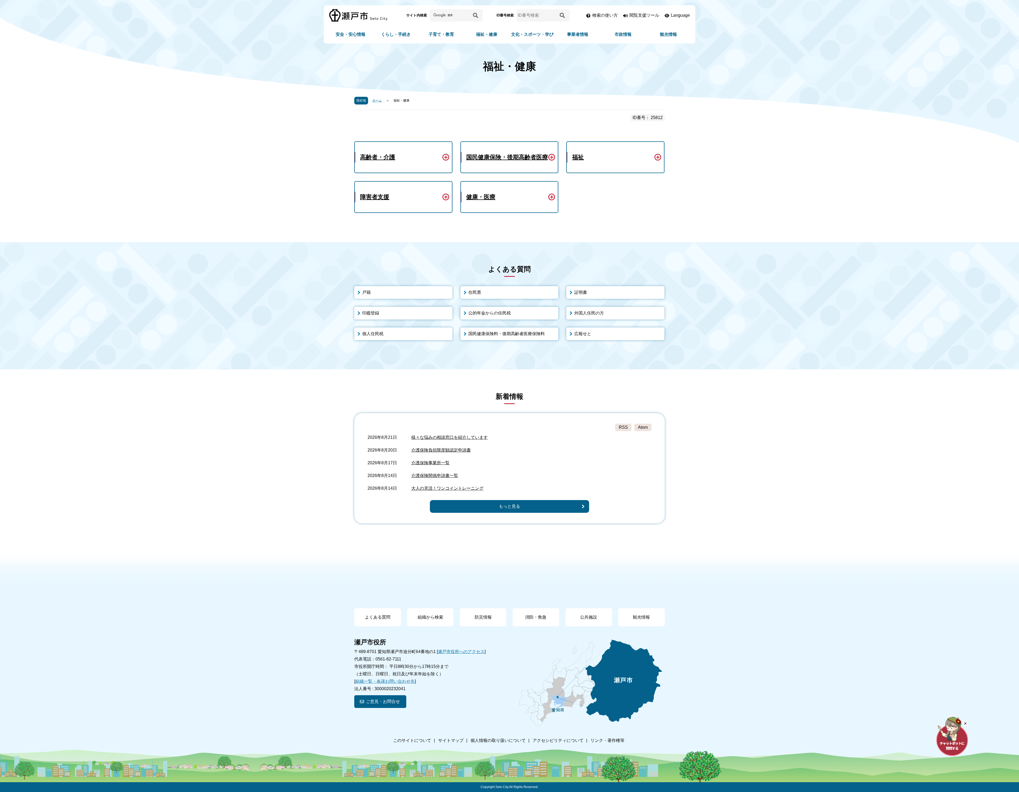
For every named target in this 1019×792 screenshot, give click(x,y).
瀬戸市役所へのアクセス (461, 651)
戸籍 (366, 292)
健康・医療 (480, 197)
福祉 (578, 157)
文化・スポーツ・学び (532, 34)
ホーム (377, 100)
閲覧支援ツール (644, 15)
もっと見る (509, 506)
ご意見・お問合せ (383, 701)
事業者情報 (577, 34)
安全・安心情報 (350, 34)
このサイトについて (412, 740)
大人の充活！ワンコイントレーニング (447, 488)
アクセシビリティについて (558, 740)
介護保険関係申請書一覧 (434, 475)
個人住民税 (372, 333)
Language (680, 15)
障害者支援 (374, 197)
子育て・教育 (441, 34)
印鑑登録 (370, 313)
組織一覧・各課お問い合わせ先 (385, 681)
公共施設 (588, 617)
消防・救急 (535, 617)
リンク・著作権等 (607, 740)
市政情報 (623, 34)
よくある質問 (377, 617)
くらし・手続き (396, 34)
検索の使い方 (605, 15)
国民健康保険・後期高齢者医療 (507, 157)
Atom (643, 427)
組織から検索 (430, 617)
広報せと (582, 333)
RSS (623, 427)
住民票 (474, 292)
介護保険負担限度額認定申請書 (441, 450)
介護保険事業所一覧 (430, 463)
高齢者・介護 (377, 157)
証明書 (580, 292)
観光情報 (668, 34)
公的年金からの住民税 (489, 313)
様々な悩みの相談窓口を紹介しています (449, 437)
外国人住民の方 (589, 313)
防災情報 (483, 617)
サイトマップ (451, 740)
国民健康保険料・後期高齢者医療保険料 (506, 333)
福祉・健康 (486, 34)
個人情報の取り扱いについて (498, 740)
